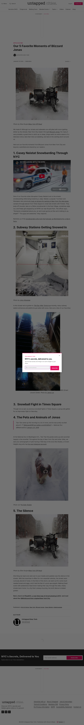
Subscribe (55, 368)
